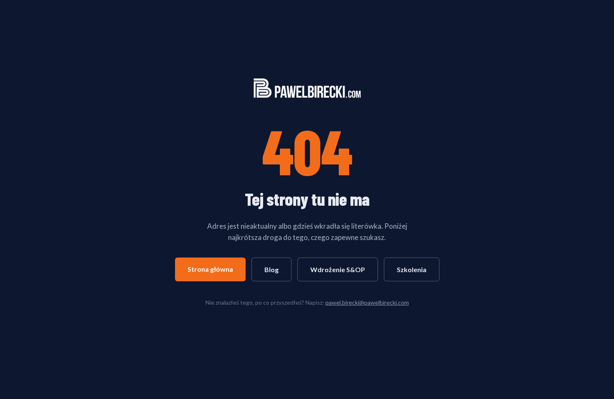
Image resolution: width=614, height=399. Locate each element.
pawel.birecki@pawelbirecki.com (367, 302)
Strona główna (210, 269)
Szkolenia (411, 269)
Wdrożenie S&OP (337, 269)
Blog (271, 269)
